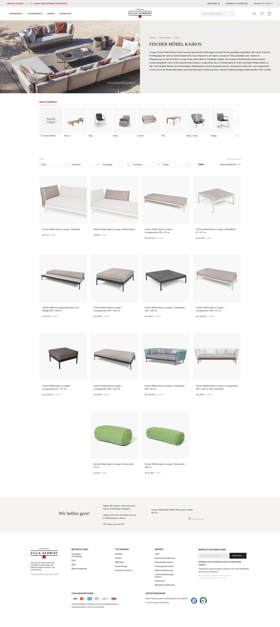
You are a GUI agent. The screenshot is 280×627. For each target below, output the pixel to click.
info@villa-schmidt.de (237, 4)
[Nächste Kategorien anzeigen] (235, 120)
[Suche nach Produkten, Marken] (232, 14)
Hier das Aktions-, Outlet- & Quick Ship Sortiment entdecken (37, 4)
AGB (157, 554)
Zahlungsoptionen (82, 593)
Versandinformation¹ (164, 562)
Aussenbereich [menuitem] (35, 14)
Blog (73, 564)
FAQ (73, 560)
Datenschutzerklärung (165, 558)
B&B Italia (119, 562)
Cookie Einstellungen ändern (164, 575)
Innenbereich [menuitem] (16, 14)
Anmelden (237, 556)
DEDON (118, 554)
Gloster (118, 558)
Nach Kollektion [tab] (48, 102)
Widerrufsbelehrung (164, 570)
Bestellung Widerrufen (165, 585)
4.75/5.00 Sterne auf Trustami (157, 603)
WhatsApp (212, 4)
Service (159, 549)
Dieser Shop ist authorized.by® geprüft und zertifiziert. (167, 599)
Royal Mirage (121, 566)
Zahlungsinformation (164, 566)
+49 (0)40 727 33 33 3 (262, 4)
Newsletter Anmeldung (76, 555)
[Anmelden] (254, 14)
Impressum (160, 581)
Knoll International (123, 570)
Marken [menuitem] (51, 14)
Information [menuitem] (65, 14)
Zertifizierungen (155, 593)
